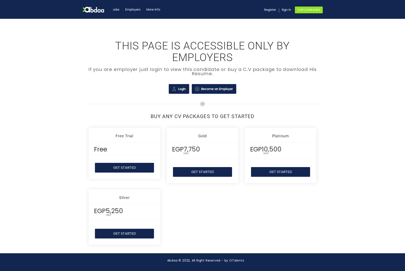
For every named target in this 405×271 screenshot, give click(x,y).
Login (182, 89)
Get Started (124, 167)
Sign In (286, 10)
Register (270, 10)
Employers (132, 9)
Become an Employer (217, 89)
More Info (153, 9)
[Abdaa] (96, 9)
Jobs (116, 9)
